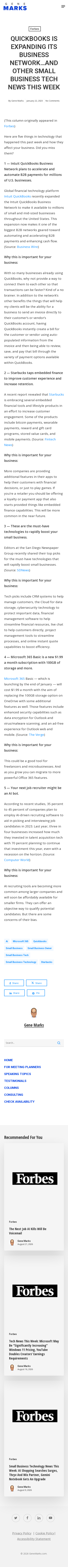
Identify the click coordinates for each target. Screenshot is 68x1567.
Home (8, 1060)
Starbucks (56, 394)
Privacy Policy (21, 1533)
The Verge (36, 734)
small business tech (17, 955)
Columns (11, 1088)
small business (14, 948)
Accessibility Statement (34, 1539)
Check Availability (19, 1102)
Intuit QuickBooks (17, 196)
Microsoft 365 (14, 678)
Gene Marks (17, 100)
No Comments (53, 100)
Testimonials (15, 1081)
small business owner (40, 948)
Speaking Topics (17, 1074)
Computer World (16, 860)
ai (7, 941)
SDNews (23, 570)
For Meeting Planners (22, 1067)
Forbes (34, 29)
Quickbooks (40, 941)
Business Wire (27, 247)
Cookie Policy (44, 1533)
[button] (63, 6)
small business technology (21, 962)
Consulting (13, 1095)
